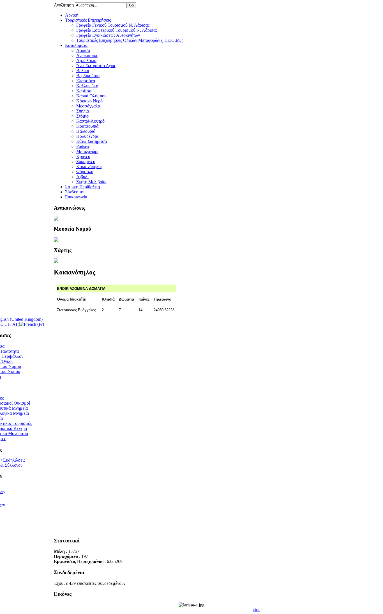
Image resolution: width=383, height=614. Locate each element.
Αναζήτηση (64, 5)
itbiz (256, 610)
